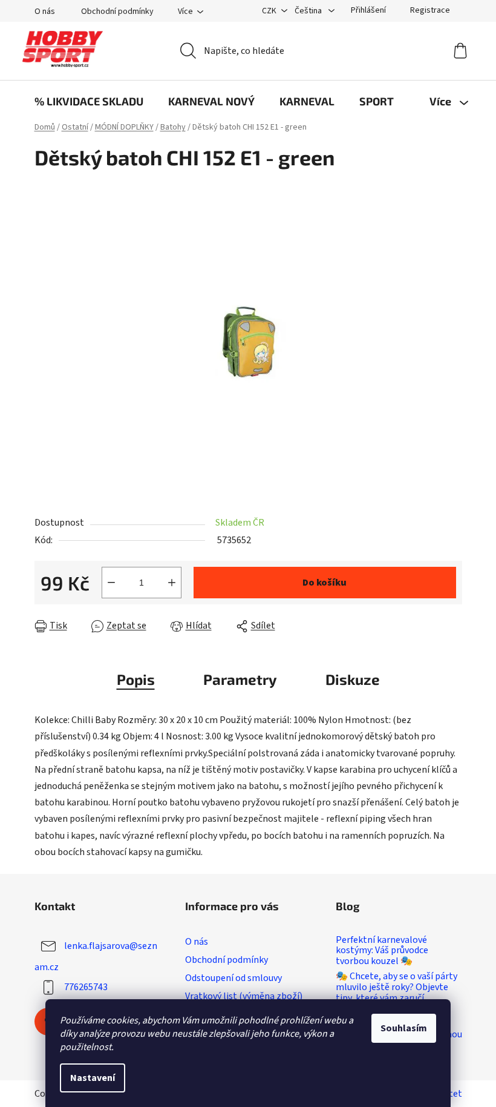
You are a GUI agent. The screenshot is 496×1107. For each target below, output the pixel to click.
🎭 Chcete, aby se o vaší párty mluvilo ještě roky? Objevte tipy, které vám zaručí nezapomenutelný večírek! (396, 992)
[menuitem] (88, 101)
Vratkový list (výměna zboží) (243, 996)
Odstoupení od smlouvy (233, 978)
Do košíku (324, 582)
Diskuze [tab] (352, 679)
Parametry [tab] (240, 679)
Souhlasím (403, 1028)
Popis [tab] (136, 679)
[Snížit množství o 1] (111, 582)
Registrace (430, 10)
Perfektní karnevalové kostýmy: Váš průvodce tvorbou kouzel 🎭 (382, 951)
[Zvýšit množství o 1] (172, 582)
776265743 (86, 987)
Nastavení (92, 1078)
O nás (44, 11)
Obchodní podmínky (117, 11)
